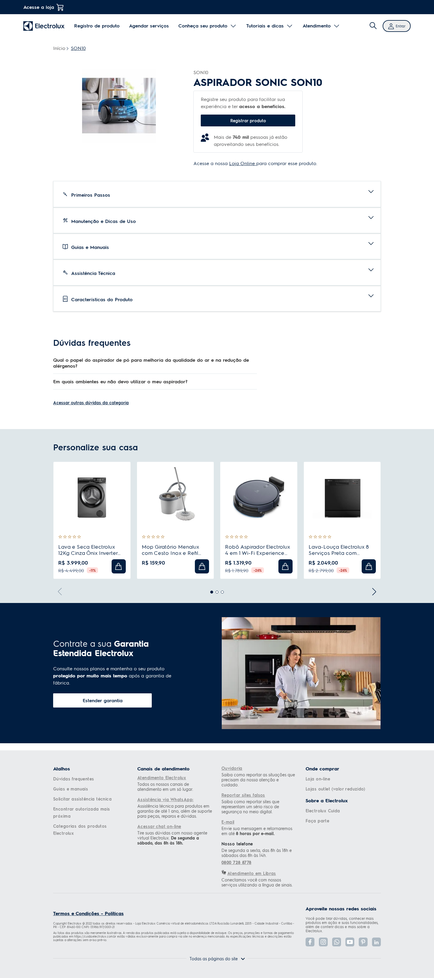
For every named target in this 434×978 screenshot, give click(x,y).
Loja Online (242, 163)
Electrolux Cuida (323, 810)
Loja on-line (318, 778)
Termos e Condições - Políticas (88, 913)
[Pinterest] (363, 942)
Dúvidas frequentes (73, 778)
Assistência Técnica (93, 273)
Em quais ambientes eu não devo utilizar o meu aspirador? (120, 381)
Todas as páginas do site (214, 958)
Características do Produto (102, 299)
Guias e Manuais (90, 247)
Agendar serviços (149, 26)
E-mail (227, 821)
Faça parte (317, 820)
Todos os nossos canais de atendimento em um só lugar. (165, 787)
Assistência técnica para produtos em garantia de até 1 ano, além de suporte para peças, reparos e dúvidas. (174, 811)
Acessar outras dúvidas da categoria (91, 402)
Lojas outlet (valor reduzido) (335, 788)
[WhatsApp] (336, 942)
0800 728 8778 (236, 862)
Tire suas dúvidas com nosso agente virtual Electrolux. (172, 837)
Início (59, 48)
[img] (373, 26)
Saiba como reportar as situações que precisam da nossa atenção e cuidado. (258, 779)
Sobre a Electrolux (327, 800)
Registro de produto (97, 26)
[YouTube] (349, 942)
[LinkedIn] (376, 942)
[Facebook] (310, 942)
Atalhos (61, 769)
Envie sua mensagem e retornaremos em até (256, 831)
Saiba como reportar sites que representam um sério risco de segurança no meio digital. (250, 806)
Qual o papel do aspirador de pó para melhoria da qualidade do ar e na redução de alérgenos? (151, 363)
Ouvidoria (231, 768)
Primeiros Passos (90, 195)
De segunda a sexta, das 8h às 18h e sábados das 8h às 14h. (256, 853)
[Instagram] (323, 942)
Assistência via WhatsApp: (165, 799)
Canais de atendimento (163, 769)
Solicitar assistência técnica (82, 798)
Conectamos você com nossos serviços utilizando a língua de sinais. (257, 882)
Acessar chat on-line (159, 826)
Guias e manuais (70, 788)
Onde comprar (322, 769)
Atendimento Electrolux (161, 777)
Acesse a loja (38, 7)
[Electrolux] (44, 26)
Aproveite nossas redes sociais (341, 909)
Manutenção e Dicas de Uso (103, 221)
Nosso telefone (237, 843)
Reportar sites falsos (243, 795)
